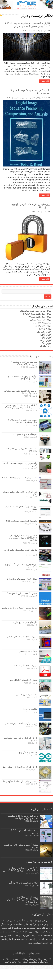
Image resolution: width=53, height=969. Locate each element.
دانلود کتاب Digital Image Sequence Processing (30, 92)
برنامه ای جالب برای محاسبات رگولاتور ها (20, 781)
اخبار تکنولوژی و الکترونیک (38, 30)
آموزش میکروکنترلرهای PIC (39, 317)
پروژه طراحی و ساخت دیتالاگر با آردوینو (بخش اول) (21, 566)
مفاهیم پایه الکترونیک (42, 323)
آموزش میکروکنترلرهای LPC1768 (37, 314)
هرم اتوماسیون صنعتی (28, 651)
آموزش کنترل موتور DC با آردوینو (23, 680)
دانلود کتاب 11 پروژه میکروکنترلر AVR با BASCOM (20, 450)
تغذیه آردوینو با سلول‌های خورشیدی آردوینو (20, 846)
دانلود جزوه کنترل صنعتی (26, 695)
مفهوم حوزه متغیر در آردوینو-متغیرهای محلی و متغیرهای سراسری (21, 421)
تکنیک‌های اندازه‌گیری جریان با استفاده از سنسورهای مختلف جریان (20, 869)
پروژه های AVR (42, 212)
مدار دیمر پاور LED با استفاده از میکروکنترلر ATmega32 (24, 363)
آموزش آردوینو (45, 334)
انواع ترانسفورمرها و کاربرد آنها (23, 883)
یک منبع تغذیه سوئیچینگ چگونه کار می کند (20, 551)
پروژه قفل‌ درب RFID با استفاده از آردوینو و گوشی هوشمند (22, 817)
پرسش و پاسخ (34, 953)
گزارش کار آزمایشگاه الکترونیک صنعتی (21, 723)
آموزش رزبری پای (44, 331)
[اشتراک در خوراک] (1, 15)
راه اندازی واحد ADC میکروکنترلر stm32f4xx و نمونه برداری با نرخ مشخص (23, 538)
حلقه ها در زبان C (30, 709)
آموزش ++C (46, 343)
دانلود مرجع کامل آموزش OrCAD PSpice (19, 478)
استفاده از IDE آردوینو (28, 752)
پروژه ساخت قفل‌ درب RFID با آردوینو (23, 831)
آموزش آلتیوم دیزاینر (43, 326)
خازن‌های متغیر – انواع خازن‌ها (24, 622)
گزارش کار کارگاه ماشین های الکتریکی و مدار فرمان (20, 739)
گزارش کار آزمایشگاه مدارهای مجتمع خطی (19, 767)
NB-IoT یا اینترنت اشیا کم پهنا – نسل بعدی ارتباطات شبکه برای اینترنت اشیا (21, 407)
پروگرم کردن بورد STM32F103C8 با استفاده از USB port (22, 378)
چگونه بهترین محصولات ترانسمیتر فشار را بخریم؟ (19, 464)
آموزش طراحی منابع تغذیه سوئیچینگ (35, 311)
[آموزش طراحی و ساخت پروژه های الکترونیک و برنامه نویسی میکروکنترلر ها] (26, 4)
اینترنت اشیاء (45, 346)
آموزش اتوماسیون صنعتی (40, 320)
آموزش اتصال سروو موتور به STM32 (22, 579)
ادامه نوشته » (44, 81)
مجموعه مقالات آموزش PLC (25, 666)
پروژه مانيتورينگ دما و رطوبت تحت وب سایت (21, 508)
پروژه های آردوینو (44, 329)
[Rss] (29, 956)
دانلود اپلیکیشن (19, 953)
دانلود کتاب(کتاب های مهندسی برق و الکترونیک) (30, 98)
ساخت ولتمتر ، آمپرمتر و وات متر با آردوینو (19, 608)
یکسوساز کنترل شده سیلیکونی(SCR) (21, 521)
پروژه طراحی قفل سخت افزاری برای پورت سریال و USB (30, 206)
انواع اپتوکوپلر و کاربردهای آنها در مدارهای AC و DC (20, 493)
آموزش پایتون (45, 340)
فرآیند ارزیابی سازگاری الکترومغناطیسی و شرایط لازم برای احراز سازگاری (21, 899)
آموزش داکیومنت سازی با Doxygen (22, 593)
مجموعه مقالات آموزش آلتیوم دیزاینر (22, 637)
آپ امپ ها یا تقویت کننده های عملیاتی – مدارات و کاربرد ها (20, 392)
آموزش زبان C (45, 337)
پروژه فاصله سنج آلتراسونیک (25, 434)
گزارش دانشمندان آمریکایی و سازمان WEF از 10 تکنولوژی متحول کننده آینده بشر (27, 25)
